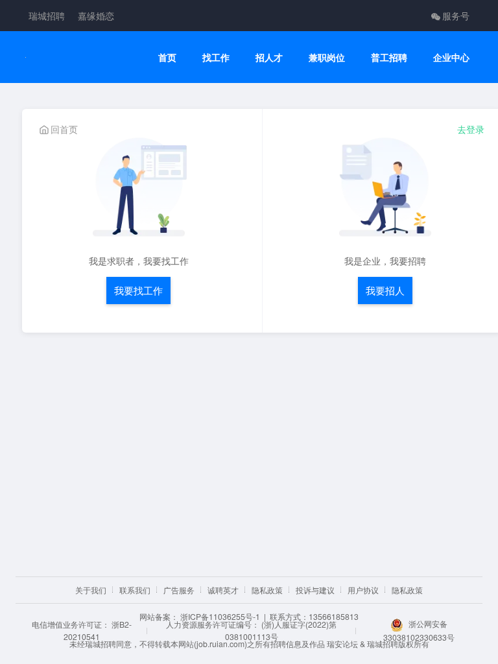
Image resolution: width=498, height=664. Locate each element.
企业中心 (451, 57)
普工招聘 (389, 57)
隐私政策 (267, 589)
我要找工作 (138, 290)
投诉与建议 (315, 589)
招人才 (269, 57)
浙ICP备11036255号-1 (220, 616)
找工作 (216, 57)
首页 (167, 57)
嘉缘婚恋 (96, 15)
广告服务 (179, 589)
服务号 (455, 15)
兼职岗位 (327, 57)
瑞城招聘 (47, 15)
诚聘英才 (223, 589)
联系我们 (134, 589)
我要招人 (385, 290)
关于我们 (90, 589)
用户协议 (363, 589)
